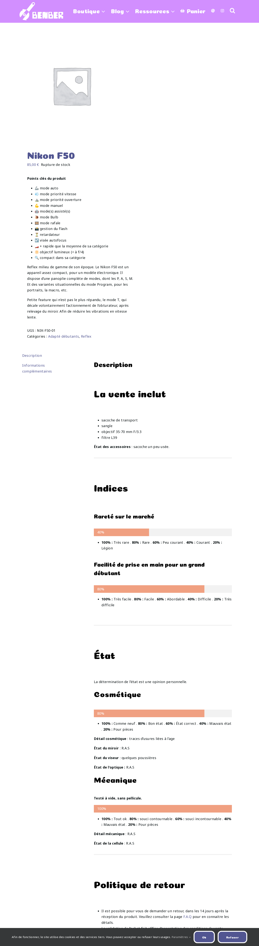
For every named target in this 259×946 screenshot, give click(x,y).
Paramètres (180, 937)
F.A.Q (187, 916)
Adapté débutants (63, 336)
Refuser (232, 937)
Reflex (86, 336)
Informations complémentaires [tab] (37, 368)
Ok (204, 937)
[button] (232, 10)
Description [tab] (32, 355)
